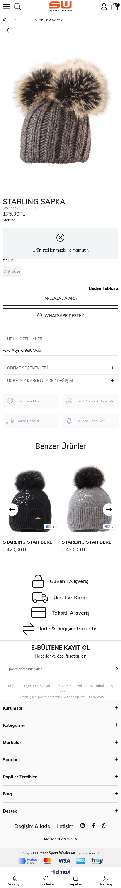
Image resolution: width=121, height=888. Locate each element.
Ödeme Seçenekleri (27, 368)
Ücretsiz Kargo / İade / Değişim (40, 380)
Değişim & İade (32, 826)
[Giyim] (20, 19)
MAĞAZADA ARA (60, 298)
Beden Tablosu (103, 288)
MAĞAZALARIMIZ (58, 839)
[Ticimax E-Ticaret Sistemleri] (61, 872)
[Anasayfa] (9, 19)
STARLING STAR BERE (27, 542)
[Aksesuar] (25, 19)
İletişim (65, 826)
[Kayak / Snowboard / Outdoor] (30, 19)
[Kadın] (15, 19)
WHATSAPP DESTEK (63, 315)
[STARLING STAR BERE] (31, 495)
